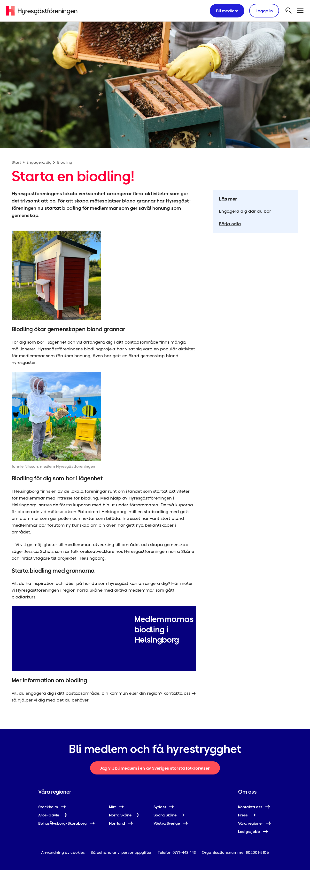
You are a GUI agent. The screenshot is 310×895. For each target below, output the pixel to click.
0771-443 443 (184, 852)
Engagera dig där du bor (245, 211)
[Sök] (288, 10)
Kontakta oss (176, 693)
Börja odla (230, 223)
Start (16, 162)
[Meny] (300, 10)
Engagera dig (39, 162)
